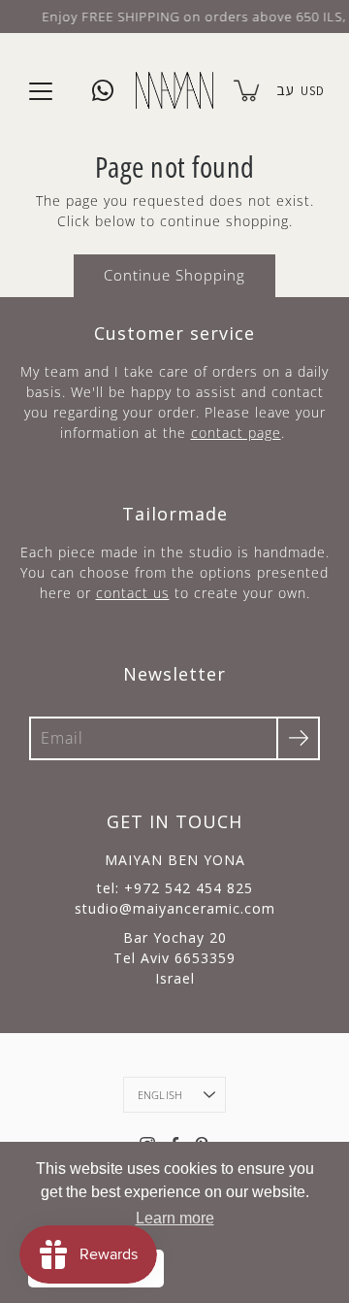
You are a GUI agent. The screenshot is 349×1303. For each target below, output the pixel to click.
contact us (133, 593)
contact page (236, 432)
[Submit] (298, 738)
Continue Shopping (174, 275)
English (160, 1094)
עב (285, 90)
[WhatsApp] (102, 90)
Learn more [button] (175, 1218)
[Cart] (248, 90)
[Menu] (40, 91)
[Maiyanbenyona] (174, 90)
